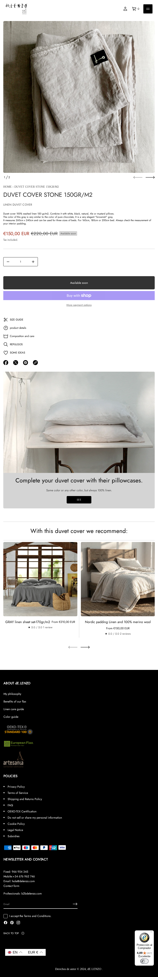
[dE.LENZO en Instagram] (18, 922)
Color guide (10, 717)
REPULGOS (16, 344)
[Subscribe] (75, 904)
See (79, 500)
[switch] (144, 961)
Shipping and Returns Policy (25, 799)
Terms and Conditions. (37, 916)
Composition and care (22, 336)
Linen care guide (13, 709)
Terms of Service (18, 793)
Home (7, 186)
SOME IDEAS (17, 353)
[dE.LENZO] (16, 9)
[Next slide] (150, 177)
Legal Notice (15, 830)
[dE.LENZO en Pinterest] (12, 922)
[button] (15, 952)
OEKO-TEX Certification (22, 811)
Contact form (11, 886)
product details (18, 328)
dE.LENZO (94, 969)
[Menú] (151, 932)
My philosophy (12, 694)
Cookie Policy (16, 824)
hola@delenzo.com (23, 881)
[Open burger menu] (147, 8)
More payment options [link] (79, 305)
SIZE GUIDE (16, 320)
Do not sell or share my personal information (35, 818)
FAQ (10, 805)
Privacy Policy (16, 787)
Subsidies (14, 836)
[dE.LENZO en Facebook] (5, 922)
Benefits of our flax (14, 701)
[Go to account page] (125, 8)
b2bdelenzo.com (31, 893)
